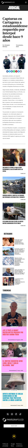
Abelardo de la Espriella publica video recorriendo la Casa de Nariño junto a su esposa (13, 169)
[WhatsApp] (14, 71)
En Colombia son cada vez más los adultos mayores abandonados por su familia (13, 222)
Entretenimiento (11, 339)
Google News (13, 445)
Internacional (13, 405)
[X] (9, 71)
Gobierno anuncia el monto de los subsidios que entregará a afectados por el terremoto (14, 196)
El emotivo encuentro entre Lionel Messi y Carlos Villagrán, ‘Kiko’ (13, 363)
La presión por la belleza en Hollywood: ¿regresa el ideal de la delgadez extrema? (20, 281)
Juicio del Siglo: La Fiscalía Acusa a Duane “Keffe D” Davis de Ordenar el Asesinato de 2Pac (20, 271)
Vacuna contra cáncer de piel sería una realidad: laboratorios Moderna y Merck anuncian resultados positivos (20, 261)
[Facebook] (7, 71)
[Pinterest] (16, 71)
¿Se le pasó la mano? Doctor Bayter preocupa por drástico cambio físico (13, 332)
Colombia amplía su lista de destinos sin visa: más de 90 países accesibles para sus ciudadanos (20, 251)
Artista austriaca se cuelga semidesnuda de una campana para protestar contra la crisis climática (13, 397)
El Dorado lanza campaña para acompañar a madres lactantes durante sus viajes (19, 242)
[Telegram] (18, 71)
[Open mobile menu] (26, 2)
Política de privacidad (5, 445)
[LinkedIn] (12, 71)
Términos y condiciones (19, 445)
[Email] (21, 71)
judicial (14, 8)
